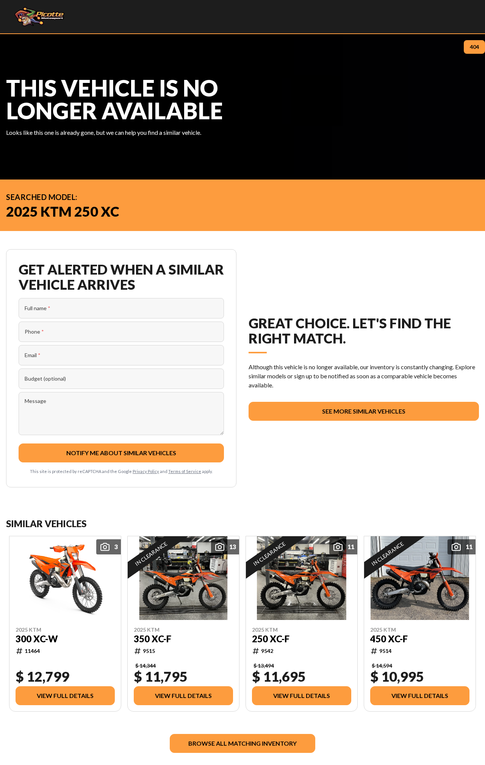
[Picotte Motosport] (39, 16)
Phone (34, 331)
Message (35, 401)
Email (33, 355)
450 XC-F (389, 638)
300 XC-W (37, 638)
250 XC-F (270, 638)
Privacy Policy (146, 471)
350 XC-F (152, 638)
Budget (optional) (45, 378)
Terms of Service (184, 471)
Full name (37, 308)
